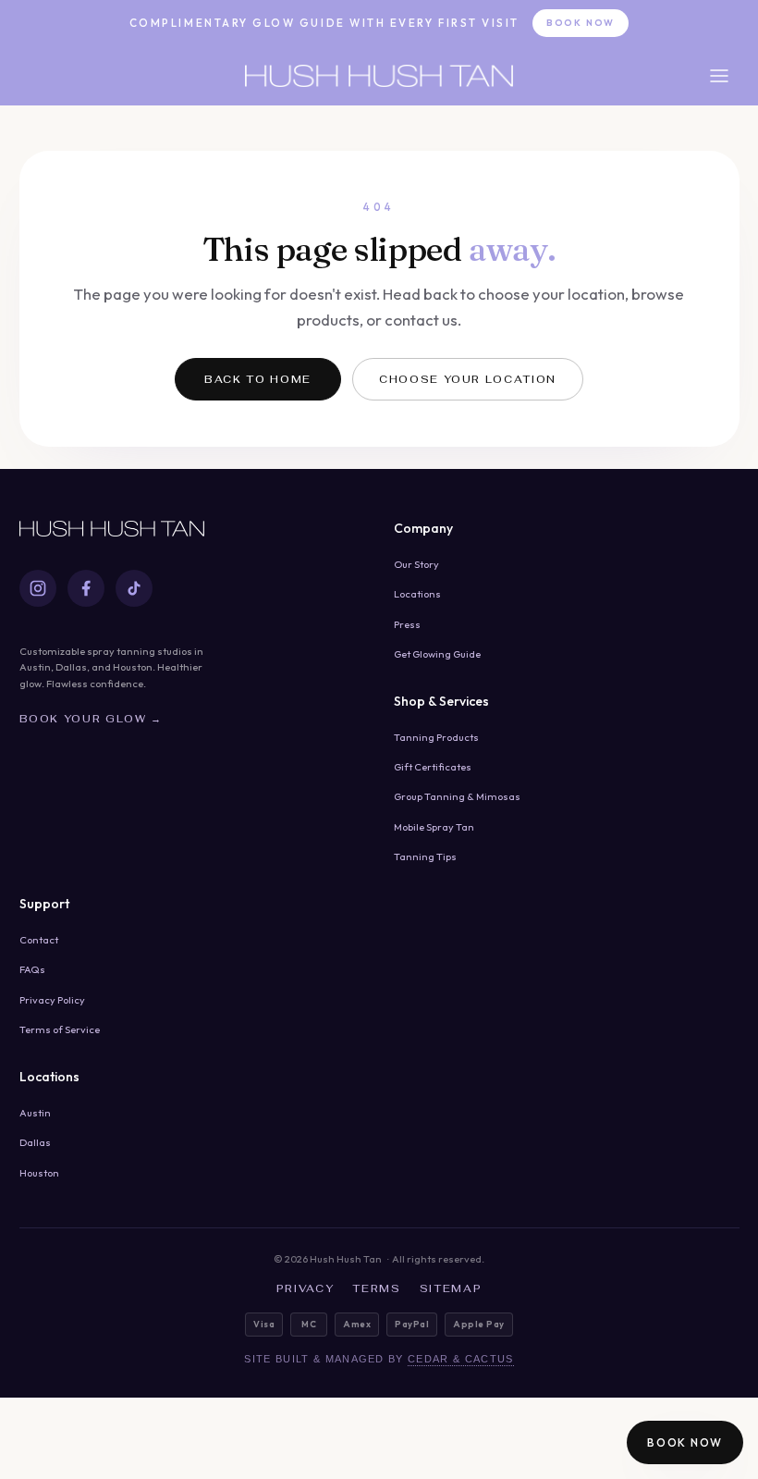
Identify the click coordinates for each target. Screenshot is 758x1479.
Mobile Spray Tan (434, 826)
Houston (39, 1172)
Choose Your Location (467, 379)
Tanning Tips (425, 856)
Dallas (35, 1142)
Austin (35, 1112)
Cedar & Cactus (460, 1358)
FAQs (32, 969)
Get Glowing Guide (437, 653)
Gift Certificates (432, 766)
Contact (38, 939)
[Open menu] (719, 75)
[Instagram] (37, 588)
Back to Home (258, 379)
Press (407, 624)
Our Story (416, 564)
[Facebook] (85, 588)
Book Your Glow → (91, 718)
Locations (417, 593)
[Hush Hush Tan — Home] (379, 76)
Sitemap (451, 1288)
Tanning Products (436, 737)
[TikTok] (134, 588)
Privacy (305, 1288)
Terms (376, 1288)
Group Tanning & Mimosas (457, 796)
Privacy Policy (52, 999)
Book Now (580, 23)
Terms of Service (59, 1029)
